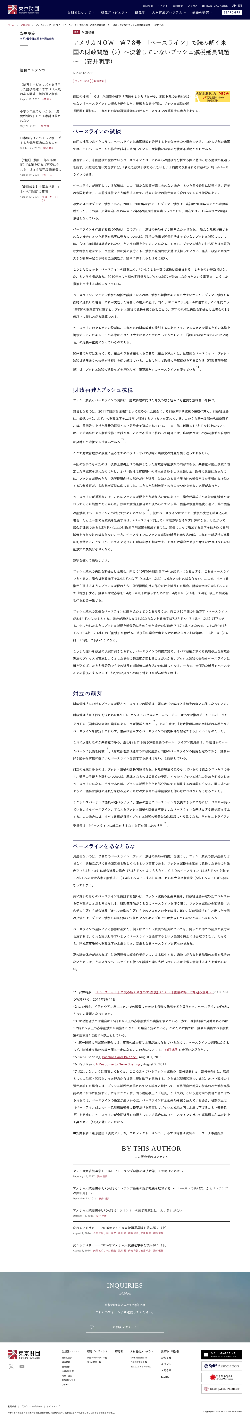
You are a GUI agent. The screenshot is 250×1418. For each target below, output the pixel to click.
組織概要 (66, 1362)
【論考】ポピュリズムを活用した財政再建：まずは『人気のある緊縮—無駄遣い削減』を (40, 91)
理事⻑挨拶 (67, 1358)
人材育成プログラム (167, 12)
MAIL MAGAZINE (216, 5)
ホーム (11, 25)
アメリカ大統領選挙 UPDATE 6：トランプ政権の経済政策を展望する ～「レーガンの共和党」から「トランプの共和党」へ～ (151, 1193)
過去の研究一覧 (94, 1362)
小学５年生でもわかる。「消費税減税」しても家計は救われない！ (40, 118)
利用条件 (12, 1406)
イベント (163, 5)
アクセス (193, 5)
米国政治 (25, 25)
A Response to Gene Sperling (118, 1064)
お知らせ (148, 5)
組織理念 (66, 1367)
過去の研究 (200, 12)
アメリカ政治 (82, 81)
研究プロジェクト (114, 12)
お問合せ (178, 5)
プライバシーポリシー (31, 1406)
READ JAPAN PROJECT (141, 1367)
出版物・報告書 (170, 1351)
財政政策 (99, 81)
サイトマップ (53, 1406)
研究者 (140, 12)
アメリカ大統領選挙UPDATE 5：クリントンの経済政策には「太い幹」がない (151, 1212)
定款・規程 (67, 1376)
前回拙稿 (171, 1049)
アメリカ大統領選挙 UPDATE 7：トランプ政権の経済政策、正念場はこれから (151, 1173)
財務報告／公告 (69, 1380)
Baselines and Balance (119, 1057)
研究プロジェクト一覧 (97, 1358)
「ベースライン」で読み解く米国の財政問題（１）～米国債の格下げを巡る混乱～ (154, 992)
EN (240, 5)
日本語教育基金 (137, 1362)
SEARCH (230, 12)
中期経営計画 (68, 1371)
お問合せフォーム (125, 1327)
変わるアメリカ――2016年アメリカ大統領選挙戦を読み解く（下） (151, 1245)
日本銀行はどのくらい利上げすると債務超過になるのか (40, 143)
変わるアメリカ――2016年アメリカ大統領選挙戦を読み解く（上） (151, 1230)
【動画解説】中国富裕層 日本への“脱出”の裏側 (40, 191)
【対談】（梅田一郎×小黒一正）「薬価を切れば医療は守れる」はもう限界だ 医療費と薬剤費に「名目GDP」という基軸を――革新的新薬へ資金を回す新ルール (40, 167)
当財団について (79, 12)
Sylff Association (138, 1358)
